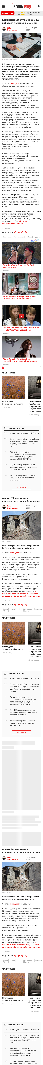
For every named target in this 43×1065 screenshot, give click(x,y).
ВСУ (19, 609)
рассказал (34, 1058)
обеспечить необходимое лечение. (16, 222)
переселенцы (19, 237)
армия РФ (5, 610)
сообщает (14, 552)
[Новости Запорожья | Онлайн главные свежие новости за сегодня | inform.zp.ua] (21, 6)
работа (29, 237)
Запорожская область (28, 610)
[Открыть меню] (3, 6)
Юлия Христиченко (12, 29)
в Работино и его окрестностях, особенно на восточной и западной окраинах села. (21, 593)
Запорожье (7, 237)
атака (13, 609)
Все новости (21, 487)
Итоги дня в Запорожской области (12, 402)
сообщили (14, 83)
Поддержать (7, 13)
